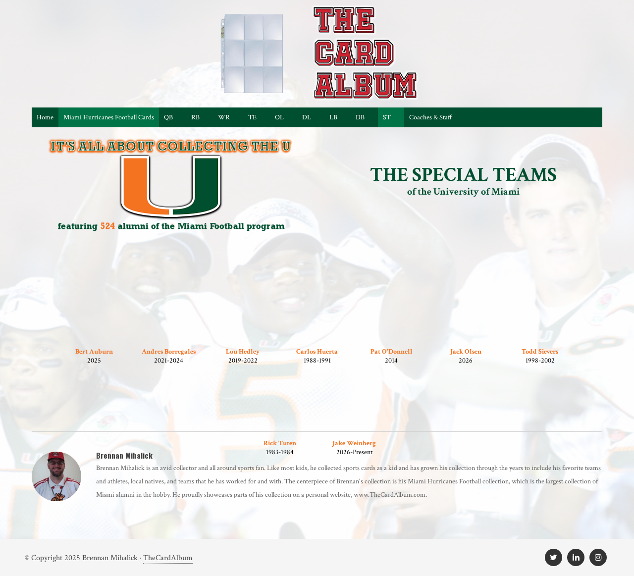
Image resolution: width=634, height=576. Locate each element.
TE (252, 117)
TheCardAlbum (168, 558)
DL (306, 117)
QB (168, 117)
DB (360, 117)
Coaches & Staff (430, 117)
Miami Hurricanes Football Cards (108, 117)
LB (333, 117)
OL (279, 117)
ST (387, 117)
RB (195, 117)
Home (45, 117)
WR (224, 117)
